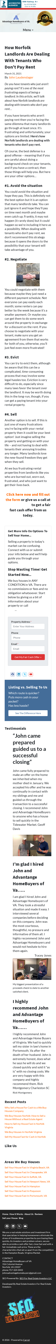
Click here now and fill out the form (28, 497)
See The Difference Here (28, 713)
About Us (28, 1214)
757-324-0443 (16, 1270)
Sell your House (10, 1218)
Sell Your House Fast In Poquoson (23, 1190)
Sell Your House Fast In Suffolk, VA (23, 1176)
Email (14, 643)
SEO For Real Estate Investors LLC (36, 1278)
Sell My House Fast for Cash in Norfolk (25, 1136)
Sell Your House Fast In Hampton (22, 1186)
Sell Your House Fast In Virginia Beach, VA (27, 1167)
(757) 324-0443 (18, 505)
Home (5, 1214)
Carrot (26, 1340)
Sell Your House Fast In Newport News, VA (27, 1181)
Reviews (39, 1214)
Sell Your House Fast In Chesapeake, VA (26, 1172)
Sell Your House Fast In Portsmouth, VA (26, 1195)
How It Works (16, 1214)
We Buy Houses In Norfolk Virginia (23, 1131)
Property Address (21, 621)
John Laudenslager (21, 77)
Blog (21, 1218)
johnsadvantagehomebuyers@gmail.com (21, 1273)
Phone (14, 632)
